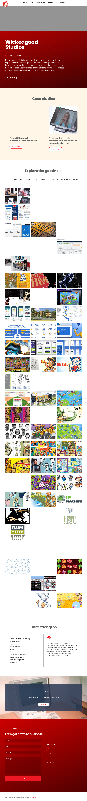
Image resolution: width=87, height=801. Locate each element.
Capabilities (41, 3)
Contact (61, 3)
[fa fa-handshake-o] (49, 637)
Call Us (34, 797)
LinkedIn (43, 704)
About (25, 3)
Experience (51, 3)
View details (16, 146)
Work (32, 3)
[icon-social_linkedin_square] (6, 795)
